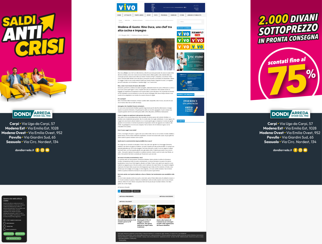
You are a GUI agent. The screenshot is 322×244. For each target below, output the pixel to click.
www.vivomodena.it (156, 235)
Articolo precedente (126, 196)
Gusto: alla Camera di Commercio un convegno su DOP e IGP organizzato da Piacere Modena (165, 222)
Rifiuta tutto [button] (20, 233)
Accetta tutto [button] (8, 233)
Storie (182, 15)
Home (119, 15)
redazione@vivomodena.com (143, 235)
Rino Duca (136, 191)
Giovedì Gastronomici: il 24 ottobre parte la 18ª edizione (127, 221)
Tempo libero (139, 15)
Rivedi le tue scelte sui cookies (196, 237)
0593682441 (183, 233)
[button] (14, 238)
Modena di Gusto (137, 35)
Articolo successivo (166, 196)
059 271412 (175, 233)
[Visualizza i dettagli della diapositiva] (174, 7)
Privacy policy (122, 240)
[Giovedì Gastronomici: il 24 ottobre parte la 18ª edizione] (127, 217)
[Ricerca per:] (190, 21)
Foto (155, 15)
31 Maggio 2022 (124, 35)
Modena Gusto (126, 191)
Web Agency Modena (124, 238)
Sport (149, 15)
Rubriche (173, 15)
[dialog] (14, 219)
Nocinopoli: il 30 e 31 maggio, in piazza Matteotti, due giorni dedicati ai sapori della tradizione (145, 223)
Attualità (127, 15)
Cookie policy (133, 238)
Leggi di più (18, 216)
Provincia (164, 15)
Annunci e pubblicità (194, 15)
